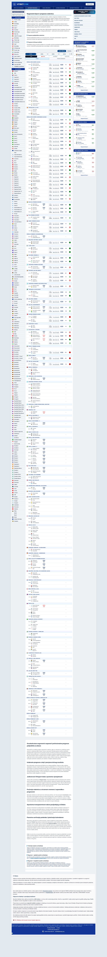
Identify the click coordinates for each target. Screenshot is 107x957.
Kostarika (16, 307)
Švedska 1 (16, 470)
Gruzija (15, 229)
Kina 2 (15, 291)
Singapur (16, 441)
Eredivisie (16, 29)
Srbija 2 (15, 453)
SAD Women (16, 433)
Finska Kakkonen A (18, 207)
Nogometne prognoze (47, 890)
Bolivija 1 (16, 132)
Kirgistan (16, 293)
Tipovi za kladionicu (18, 7)
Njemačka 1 (16, 362)
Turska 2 (16, 492)
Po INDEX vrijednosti (61, 58)
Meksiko (16, 339)
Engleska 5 (16, 185)
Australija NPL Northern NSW (19, 89)
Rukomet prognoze (74, 7)
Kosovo (15, 305)
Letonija (15, 311)
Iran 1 (15, 248)
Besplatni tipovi (49, 892)
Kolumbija (16, 295)
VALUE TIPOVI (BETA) (78, 25)
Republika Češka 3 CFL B (19, 407)
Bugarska (16, 146)
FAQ (75, 38)
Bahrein (15, 115)
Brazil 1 (15, 136)
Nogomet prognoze (32, 7)
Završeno (55, 56)
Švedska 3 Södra (17, 476)
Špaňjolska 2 (16, 466)
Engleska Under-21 (18, 191)
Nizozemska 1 (17, 346)
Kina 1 (15, 289)
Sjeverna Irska (17, 443)
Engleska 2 (16, 179)
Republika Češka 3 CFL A (19, 405)
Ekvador (15, 172)
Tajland (15, 484)
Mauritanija (16, 337)
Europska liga (17, 60)
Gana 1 (15, 223)
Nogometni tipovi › (84, 90)
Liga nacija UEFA (17, 64)
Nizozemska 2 (17, 348)
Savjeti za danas (88, 7)
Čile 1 (15, 160)
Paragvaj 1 (16, 384)
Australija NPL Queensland (19, 93)
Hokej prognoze (46, 7)
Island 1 (15, 250)
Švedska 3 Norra (17, 474)
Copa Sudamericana (18, 156)
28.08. (42, 54)
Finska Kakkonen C (18, 211)
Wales (15, 511)
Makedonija (16, 327)
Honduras (16, 234)
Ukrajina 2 (16, 498)
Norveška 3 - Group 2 (18, 358)
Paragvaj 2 (16, 386)
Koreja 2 (16, 303)
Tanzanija (16, 486)
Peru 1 (15, 388)
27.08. (31, 54)
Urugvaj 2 (16, 502)
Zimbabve (16, 521)
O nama (58, 927)
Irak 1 (15, 246)
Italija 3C (16, 262)
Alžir (15, 73)
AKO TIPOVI (76, 18)
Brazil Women (17, 144)
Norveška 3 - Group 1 (18, 356)
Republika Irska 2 (17, 417)
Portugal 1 (16, 396)
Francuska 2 (16, 217)
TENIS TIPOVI (77, 31)
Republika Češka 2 (17, 403)
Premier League (17, 19)
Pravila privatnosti (51, 927)
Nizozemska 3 (17, 350)
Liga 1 (15, 44)
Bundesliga (16, 23)
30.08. (64, 54)
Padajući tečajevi (78, 20)
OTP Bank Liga (17, 48)
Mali (15, 331)
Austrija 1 (16, 103)
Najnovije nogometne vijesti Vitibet (82, 16)
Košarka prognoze (60, 7)
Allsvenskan (16, 52)
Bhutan (15, 126)
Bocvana (16, 130)
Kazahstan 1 (16, 282)
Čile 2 (15, 162)
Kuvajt (15, 309)
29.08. (53, 54)
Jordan (15, 272)
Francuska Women (17, 221)
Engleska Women (17, 193)
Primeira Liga (16, 31)
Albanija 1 (16, 71)
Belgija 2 (16, 124)
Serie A (15, 25)
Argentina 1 (16, 77)
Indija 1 (15, 240)
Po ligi (37, 58)
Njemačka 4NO (17, 372)
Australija (16, 85)
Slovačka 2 (16, 447)
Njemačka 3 (16, 366)
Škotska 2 (16, 458)
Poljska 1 (16, 392)
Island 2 (15, 252)
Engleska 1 (16, 177)
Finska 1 (15, 201)
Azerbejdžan (16, 113)
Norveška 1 (16, 352)
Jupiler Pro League (18, 35)
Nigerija (15, 344)
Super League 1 (17, 56)
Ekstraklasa (16, 37)
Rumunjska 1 (16, 419)
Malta (15, 333)
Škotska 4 (16, 462)
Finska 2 (15, 203)
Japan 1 (15, 270)
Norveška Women (17, 360)
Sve (31, 56)
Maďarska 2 (16, 325)
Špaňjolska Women (18, 468)
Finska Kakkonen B (18, 209)
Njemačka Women (17, 378)
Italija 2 (15, 256)
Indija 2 (15, 242)
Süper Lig (16, 33)
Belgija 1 (15, 122)
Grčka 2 (15, 227)
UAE (15, 494)
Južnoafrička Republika (18, 276)
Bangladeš (16, 117)
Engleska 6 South (17, 189)
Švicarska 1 (16, 480)
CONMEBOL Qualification (19, 66)
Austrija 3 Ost (17, 109)
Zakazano (67, 56)
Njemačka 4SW (17, 374)
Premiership (16, 42)
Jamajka (15, 268)
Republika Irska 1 (17, 415)
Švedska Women (17, 478)
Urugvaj (15, 500)
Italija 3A (16, 258)
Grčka (15, 225)
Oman (15, 382)
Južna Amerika (17, 274)
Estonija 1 (16, 195)
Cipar (15, 152)
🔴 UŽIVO (43, 56)
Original (69, 51)
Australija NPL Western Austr (19, 101)
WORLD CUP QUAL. (18, 519)
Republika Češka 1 (17, 401)
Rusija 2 (15, 425)
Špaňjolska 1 (16, 464)
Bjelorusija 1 (16, 128)
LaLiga (15, 21)
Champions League (18, 58)
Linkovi (76, 36)
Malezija (15, 329)
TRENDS (76, 29)
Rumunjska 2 (16, 421)
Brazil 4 (15, 142)
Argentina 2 (16, 79)
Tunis (15, 488)
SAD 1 (15, 427)
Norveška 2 (16, 354)
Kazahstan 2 (16, 284)
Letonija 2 (16, 313)
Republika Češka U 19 (18, 411)
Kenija (15, 287)
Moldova (16, 341)
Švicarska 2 (16, 482)
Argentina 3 (16, 81)
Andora (15, 75)
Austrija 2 (16, 105)
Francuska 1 (16, 215)
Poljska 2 (16, 394)
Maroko (15, 335)
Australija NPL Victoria (18, 99)
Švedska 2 (16, 472)
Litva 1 (15, 319)
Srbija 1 (15, 451)
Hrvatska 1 (16, 236)
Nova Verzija (62, 51)
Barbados (16, 120)
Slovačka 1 (16, 445)
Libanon (15, 315)
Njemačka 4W (17, 376)
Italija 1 (15, 254)
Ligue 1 (15, 27)
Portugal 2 (16, 399)
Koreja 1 (15, 301)
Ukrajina (15, 496)
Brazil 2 (15, 138)
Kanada (15, 280)
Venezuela (16, 506)
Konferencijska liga (18, 62)
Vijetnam (16, 508)
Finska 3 (15, 205)
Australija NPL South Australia (19, 95)
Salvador (16, 435)
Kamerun (16, 278)
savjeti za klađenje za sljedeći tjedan (38, 858)
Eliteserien (16, 54)
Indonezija (16, 244)
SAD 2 (15, 429)
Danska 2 (16, 166)
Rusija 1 (15, 423)
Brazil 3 (15, 140)
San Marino (16, 437)
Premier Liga (16, 50)
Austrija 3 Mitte (17, 107)
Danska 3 (16, 168)
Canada (15, 148)
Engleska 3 (16, 181)
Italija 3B (16, 260)
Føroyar (15, 213)
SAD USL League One (18, 431)
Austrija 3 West (17, 111)
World (15, 513)
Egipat (15, 170)
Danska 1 (16, 164)
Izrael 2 (15, 266)
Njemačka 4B (16, 368)
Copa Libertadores (18, 154)
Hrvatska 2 (16, 238)
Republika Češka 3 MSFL (19, 409)
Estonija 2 (16, 197)
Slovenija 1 (16, 449)
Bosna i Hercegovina (18, 134)
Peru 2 (15, 390)
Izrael (15, 264)
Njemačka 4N (16, 370)
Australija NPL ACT (18, 87)
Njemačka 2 (16, 364)
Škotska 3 (16, 460)
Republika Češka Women (19, 413)
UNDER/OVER (77, 27)
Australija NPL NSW (18, 91)
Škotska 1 (16, 456)
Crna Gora (16, 158)
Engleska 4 (16, 183)
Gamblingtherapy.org (59, 931)
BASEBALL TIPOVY (78, 34)
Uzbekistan (16, 504)
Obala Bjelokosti (17, 380)
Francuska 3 (16, 219)
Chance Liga (16, 40)
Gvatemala (16, 232)
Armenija (16, 83)
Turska (15, 490)
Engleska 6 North (17, 187)
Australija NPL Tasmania (19, 97)
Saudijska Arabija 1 (18, 439)
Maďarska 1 (16, 323)
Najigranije (77, 22)
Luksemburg (16, 321)
